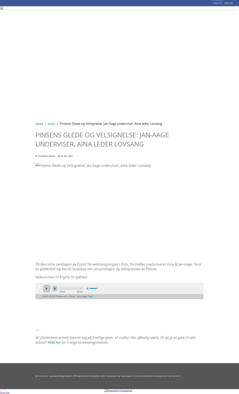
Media (39, 124)
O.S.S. (78, 16)
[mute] (88, 288)
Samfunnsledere (104, 16)
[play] (46, 288)
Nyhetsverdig (137, 16)
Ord (189, 16)
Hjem (47, 16)
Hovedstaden (167, 16)
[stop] (55, 288)
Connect (224, 16)
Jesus (62, 16)
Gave (204, 16)
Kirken (51, 124)
